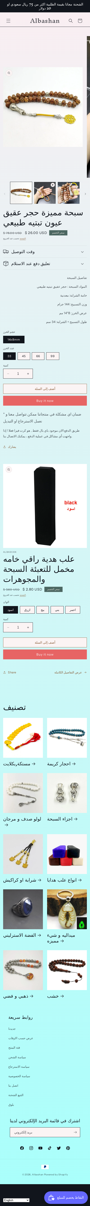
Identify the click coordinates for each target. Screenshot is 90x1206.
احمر (73, 610)
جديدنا (12, 1029)
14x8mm (14, 339)
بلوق (11, 1105)
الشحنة (23, 238)
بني (57, 610)
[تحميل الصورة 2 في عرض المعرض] (69, 193)
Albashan (38, 1174)
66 (38, 356)
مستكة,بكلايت (16, 763)
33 (9, 356)
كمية (5, 365)
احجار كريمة (59, 763)
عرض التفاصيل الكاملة (68, 672)
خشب (53, 995)
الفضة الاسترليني (19, 935)
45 (24, 356)
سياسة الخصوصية (19, 1076)
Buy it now (45, 401)
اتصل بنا (13, 1085)
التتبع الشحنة (15, 1095)
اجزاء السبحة (59, 818)
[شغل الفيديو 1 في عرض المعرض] (45, 193)
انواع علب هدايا (62, 879)
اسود (11, 610)
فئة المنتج (14, 1047)
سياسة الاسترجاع (19, 1067)
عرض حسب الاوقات (20, 1038)
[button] (8, 20)
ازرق (27, 610)
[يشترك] (75, 1132)
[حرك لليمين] (85, 194)
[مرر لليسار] (4, 194)
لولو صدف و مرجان (22, 820)
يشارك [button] (12, 447)
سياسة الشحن (17, 1057)
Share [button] (12, 672)
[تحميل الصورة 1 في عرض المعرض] (21, 193)
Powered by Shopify (56, 1174)
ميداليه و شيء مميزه (61, 937)
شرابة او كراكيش (19, 879)
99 (53, 356)
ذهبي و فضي (15, 995)
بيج (42, 610)
